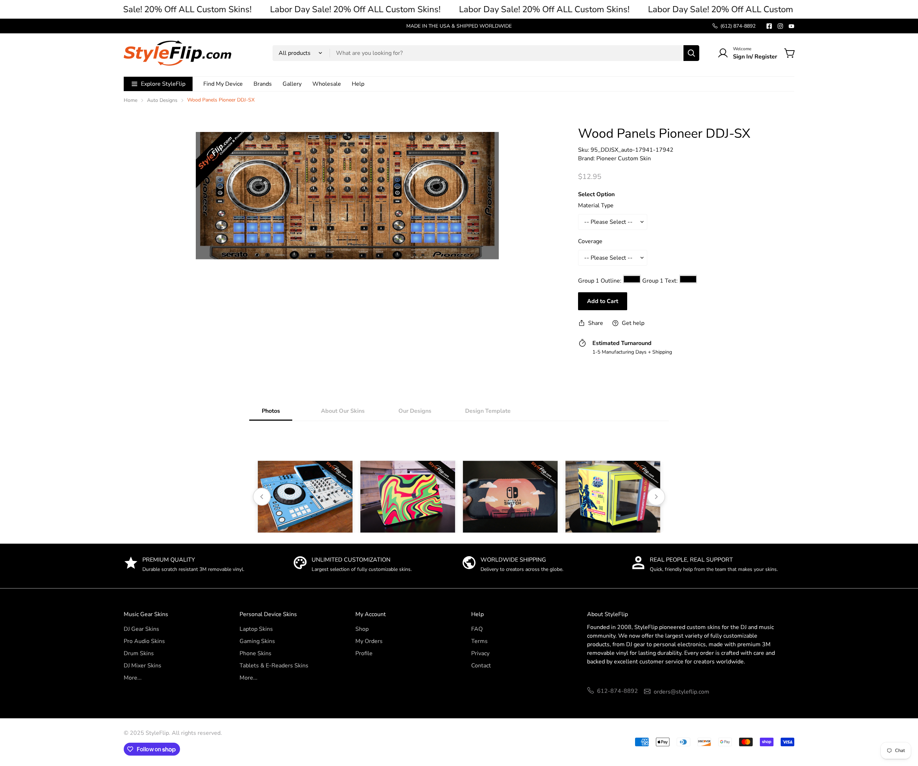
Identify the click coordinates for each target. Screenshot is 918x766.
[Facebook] (769, 26)
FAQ (477, 629)
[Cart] (790, 53)
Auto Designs (162, 100)
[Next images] (656, 497)
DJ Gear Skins (141, 629)
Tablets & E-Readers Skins (274, 666)
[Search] (691, 53)
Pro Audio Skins (144, 641)
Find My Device (223, 84)
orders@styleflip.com (681, 692)
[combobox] (486, 53)
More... (133, 678)
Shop (362, 629)
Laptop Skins (256, 629)
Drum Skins (139, 653)
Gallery (292, 84)
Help (358, 84)
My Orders (369, 641)
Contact (481, 666)
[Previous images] (262, 497)
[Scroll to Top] (904, 727)
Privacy (480, 653)
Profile (364, 653)
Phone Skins (255, 653)
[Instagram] (780, 26)
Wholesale (326, 84)
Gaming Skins (257, 641)
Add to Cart (602, 301)
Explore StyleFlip (163, 84)
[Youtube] (791, 26)
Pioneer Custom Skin (623, 158)
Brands (263, 84)
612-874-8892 (617, 691)
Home (130, 100)
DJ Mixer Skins (142, 666)
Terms (479, 641)
